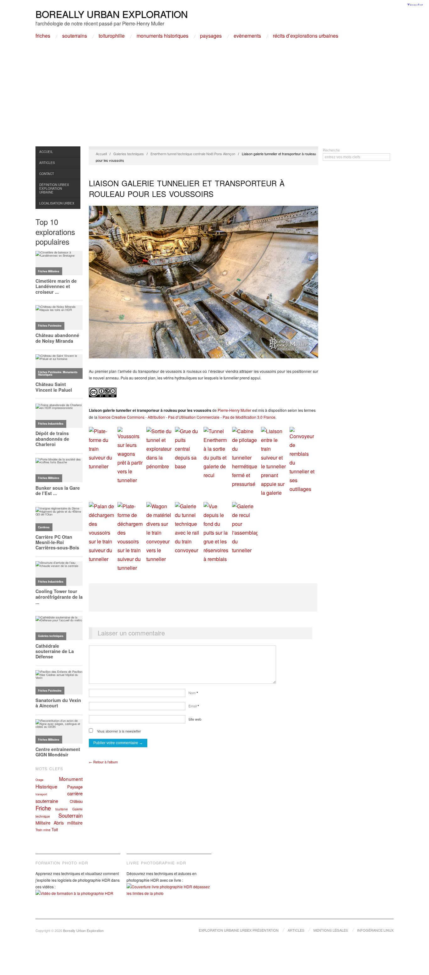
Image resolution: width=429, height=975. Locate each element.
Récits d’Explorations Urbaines (305, 35)
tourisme (61, 809)
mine (47, 829)
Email (193, 705)
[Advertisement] (214, 99)
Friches (42, 35)
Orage (39, 779)
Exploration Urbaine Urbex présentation (239, 930)
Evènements (247, 35)
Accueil (46, 152)
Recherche (331, 149)
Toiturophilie (112, 35)
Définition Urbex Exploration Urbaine (54, 188)
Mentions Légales (330, 930)
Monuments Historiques (162, 35)
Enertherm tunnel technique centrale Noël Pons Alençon (192, 153)
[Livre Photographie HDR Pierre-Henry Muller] (169, 894)
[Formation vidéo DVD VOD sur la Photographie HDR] (77, 898)
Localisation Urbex (56, 203)
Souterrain (70, 815)
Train (38, 829)
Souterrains (74, 35)
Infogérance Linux (375, 930)
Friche (43, 808)
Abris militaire (68, 823)
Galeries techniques (128, 153)
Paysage (75, 787)
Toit (55, 829)
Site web (194, 719)
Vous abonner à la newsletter (118, 730)
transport (41, 794)
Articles (47, 163)
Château (76, 801)
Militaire (43, 823)
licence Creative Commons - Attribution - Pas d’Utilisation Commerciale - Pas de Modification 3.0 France (186, 417)
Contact (46, 174)
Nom (193, 692)
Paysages (211, 35)
